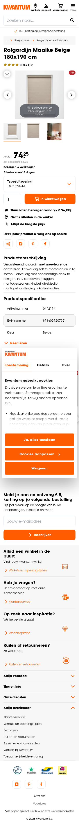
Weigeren (39, 468)
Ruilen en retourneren (24, 664)
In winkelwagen (53, 199)
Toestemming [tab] (16, 365)
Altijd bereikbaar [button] (17, 708)
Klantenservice (19, 601)
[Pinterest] (33, 243)
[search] (40, 20)
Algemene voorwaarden (22, 743)
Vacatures (39, 803)
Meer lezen (18, 343)
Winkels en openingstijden (28, 570)
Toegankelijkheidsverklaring (23, 756)
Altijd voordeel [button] (15, 676)
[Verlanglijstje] (7, 74)
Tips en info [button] (12, 686)
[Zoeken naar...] (72, 20)
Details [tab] (43, 365)
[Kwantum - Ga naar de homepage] (17, 7)
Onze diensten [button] (15, 697)
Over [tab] (66, 365)
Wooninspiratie (19, 633)
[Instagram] (20, 243)
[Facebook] (45, 243)
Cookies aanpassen (37, 454)
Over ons (39, 795)
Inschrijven (42, 535)
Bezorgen (11, 730)
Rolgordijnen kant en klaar (52, 40)
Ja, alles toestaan (40, 440)
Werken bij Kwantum (18, 750)
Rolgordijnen (22, 40)
